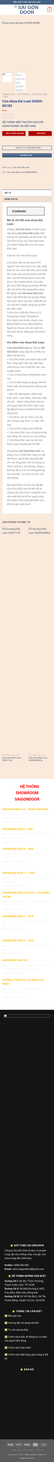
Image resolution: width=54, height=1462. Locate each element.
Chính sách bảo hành (19, 1347)
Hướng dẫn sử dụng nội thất (23, 1323)
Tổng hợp (16, 1450)
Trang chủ (8, 94)
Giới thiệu (28, 1450)
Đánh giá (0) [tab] (11, 199)
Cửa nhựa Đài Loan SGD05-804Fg (37, 759)
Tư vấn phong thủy (18, 1330)
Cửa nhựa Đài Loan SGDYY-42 (11, 759)
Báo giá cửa (14, 1316)
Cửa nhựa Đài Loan (20, 167)
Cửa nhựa (23, 94)
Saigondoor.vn (27, 1458)
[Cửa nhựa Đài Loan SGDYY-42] (14, 640)
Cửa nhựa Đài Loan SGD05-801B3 (22, 172)
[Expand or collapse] (41, 211)
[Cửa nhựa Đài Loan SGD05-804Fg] (40, 640)
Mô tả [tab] (8, 193)
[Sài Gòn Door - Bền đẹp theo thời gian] (27, 10)
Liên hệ (39, 1450)
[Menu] (4, 9)
